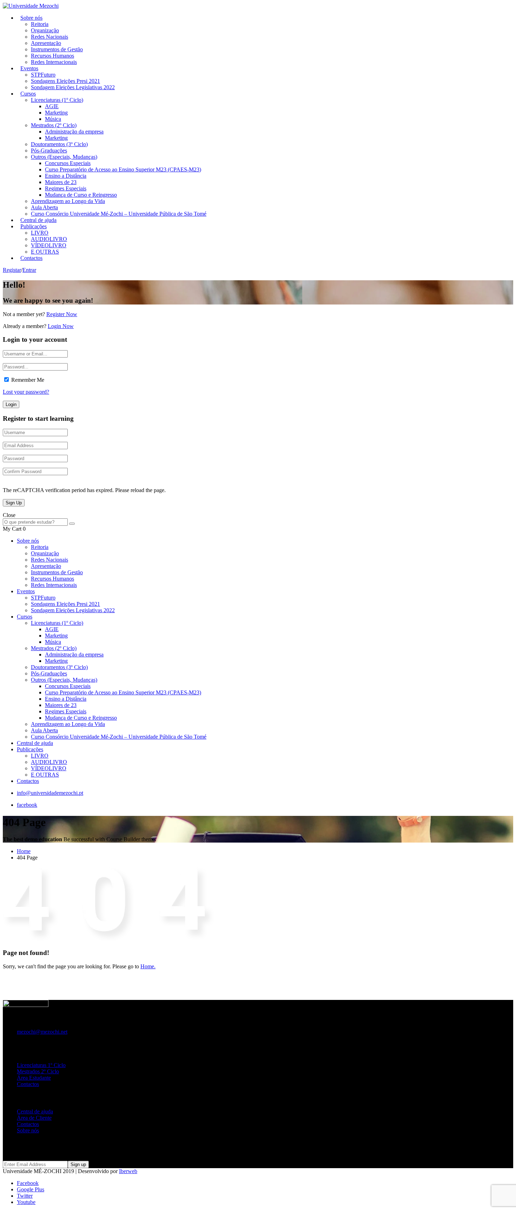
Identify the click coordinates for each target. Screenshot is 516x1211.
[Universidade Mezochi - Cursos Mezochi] (31, 6)
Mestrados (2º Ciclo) (54, 125)
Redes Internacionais (54, 62)
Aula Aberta (44, 207)
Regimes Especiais (65, 188)
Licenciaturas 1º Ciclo (41, 1065)
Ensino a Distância (65, 176)
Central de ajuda (35, 743)
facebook (27, 805)
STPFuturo (43, 75)
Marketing (56, 113)
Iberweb (128, 1171)
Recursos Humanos (52, 56)
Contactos (31, 258)
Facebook (28, 1183)
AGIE (52, 106)
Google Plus (30, 1189)
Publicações (33, 226)
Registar (12, 270)
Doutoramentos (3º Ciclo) (59, 144)
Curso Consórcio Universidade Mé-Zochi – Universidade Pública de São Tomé (118, 214)
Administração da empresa (74, 132)
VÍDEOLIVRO (48, 245)
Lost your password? (26, 392)
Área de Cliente (34, 1118)
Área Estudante (34, 1078)
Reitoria (39, 24)
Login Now (61, 326)
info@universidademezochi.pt (50, 793)
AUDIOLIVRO (49, 239)
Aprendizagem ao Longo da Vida (68, 201)
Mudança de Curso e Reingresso (81, 195)
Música (53, 119)
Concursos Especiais (68, 163)
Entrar (29, 270)
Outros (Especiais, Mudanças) (64, 157)
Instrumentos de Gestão (57, 49)
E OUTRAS (45, 775)
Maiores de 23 (61, 182)
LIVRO (39, 233)
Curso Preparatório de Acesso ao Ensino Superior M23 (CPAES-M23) (123, 169)
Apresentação (46, 43)
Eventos (29, 68)
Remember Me (27, 380)
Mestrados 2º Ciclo (38, 1071)
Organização (45, 30)
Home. (148, 966)
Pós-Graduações (49, 150)
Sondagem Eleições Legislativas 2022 (73, 87)
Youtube (26, 1202)
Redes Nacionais (49, 37)
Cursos (28, 94)
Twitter (25, 1196)
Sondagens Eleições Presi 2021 (65, 81)
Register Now (61, 314)
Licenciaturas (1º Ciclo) (57, 100)
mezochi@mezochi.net (42, 1032)
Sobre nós (31, 18)
